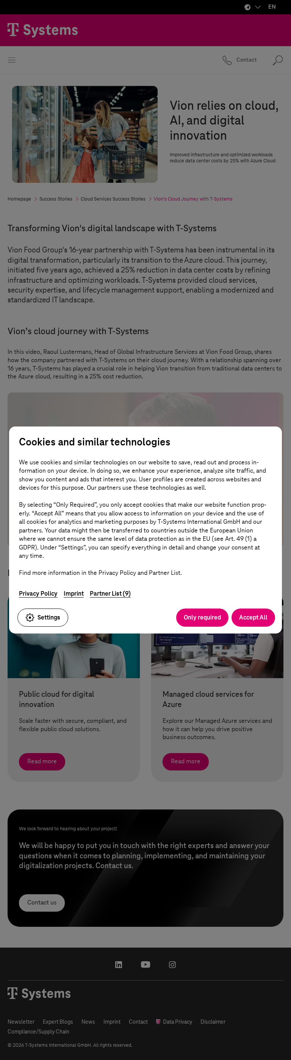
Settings (49, 617)
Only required (202, 617)
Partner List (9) (110, 594)
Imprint (74, 594)
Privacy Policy (38, 594)
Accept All (253, 617)
